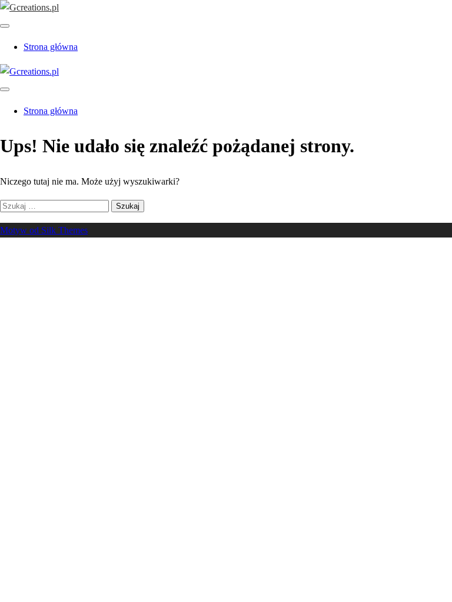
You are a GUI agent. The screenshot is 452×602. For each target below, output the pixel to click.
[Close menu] (4, 26)
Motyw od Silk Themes (44, 230)
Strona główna (51, 47)
